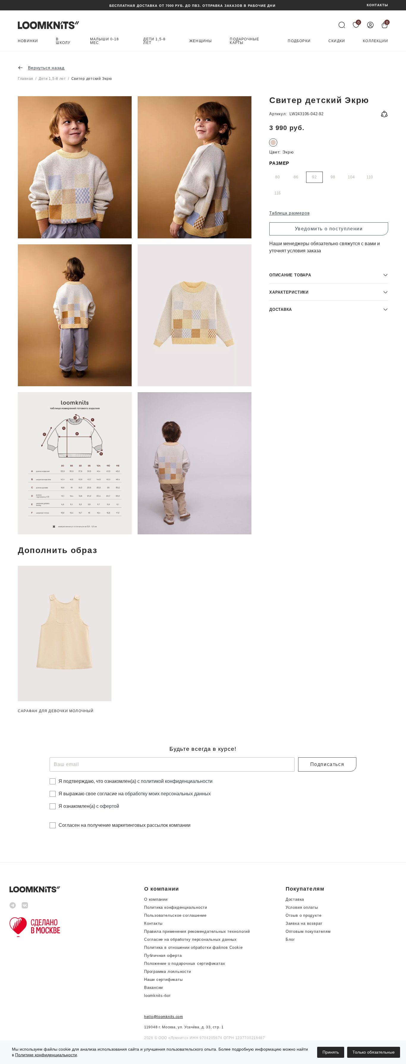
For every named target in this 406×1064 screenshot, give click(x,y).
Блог (290, 939)
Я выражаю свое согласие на (135, 793)
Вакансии (153, 987)
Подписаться (327, 764)
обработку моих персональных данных (168, 793)
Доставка (295, 899)
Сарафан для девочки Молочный (56, 711)
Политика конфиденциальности (175, 907)
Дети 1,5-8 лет (154, 41)
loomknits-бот (157, 995)
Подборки (299, 41)
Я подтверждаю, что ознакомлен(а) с (136, 781)
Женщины (200, 41)
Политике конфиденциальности (46, 1054)
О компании (156, 899)
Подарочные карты (244, 41)
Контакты (153, 923)
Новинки (28, 41)
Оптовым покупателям (308, 931)
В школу (63, 41)
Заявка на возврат (304, 923)
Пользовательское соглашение (175, 915)
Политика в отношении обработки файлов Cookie (193, 947)
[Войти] (370, 24)
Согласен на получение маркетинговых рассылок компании (125, 825)
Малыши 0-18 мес (104, 41)
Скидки (336, 41)
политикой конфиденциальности (177, 781)
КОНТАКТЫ (377, 5)
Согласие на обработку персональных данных (190, 939)
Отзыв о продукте (303, 915)
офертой (109, 806)
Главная (25, 79)
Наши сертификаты (163, 979)
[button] (328, 274)
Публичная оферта (163, 955)
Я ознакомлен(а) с (89, 806)
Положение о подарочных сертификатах (184, 963)
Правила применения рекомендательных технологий (197, 931)
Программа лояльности (167, 971)
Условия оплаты (302, 907)
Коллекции (375, 41)
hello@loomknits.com (163, 1017)
